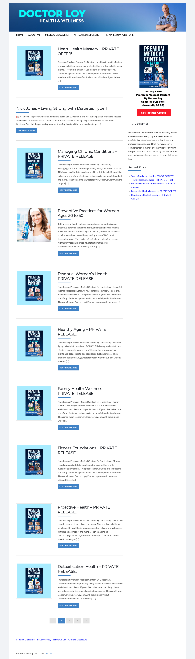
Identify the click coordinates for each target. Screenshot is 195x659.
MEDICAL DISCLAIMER (57, 34)
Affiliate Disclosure (86, 34)
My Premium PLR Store (119, 34)
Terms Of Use (59, 639)
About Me (34, 34)
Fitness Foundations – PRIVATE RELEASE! (87, 450)
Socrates (48, 654)
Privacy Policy (44, 639)
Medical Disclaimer (25, 639)
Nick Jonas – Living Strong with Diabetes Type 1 (61, 108)
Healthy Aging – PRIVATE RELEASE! (82, 332)
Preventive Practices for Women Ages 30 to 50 (88, 213)
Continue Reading (68, 87)
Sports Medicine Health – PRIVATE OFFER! (152, 176)
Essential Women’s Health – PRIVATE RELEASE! (84, 276)
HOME (19, 34)
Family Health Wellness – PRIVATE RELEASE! (81, 391)
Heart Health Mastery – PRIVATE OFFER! (88, 51)
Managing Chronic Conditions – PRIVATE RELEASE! (87, 154)
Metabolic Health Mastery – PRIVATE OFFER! (154, 191)
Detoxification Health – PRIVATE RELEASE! (88, 569)
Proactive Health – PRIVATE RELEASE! (84, 509)
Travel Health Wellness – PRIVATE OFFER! (152, 179)
